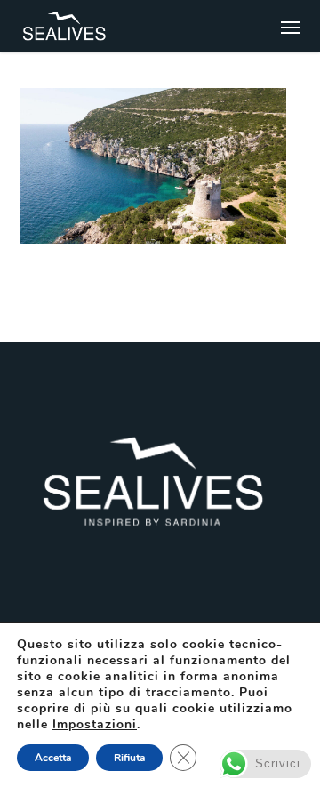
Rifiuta (129, 758)
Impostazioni (94, 725)
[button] (290, 27)
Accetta (53, 758)
